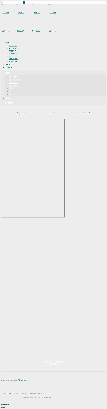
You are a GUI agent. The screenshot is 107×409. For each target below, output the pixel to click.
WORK (7, 43)
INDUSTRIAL (13, 59)
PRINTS (7, 64)
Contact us (24, 380)
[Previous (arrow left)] (2, 407)
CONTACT (8, 67)
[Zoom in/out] (8, 404)
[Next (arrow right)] (4, 407)
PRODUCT (12, 51)
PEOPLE (12, 56)
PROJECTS (13, 46)
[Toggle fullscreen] (6, 404)
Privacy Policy (8, 393)
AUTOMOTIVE (14, 48)
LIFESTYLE (13, 53)
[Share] (4, 404)
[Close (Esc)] (2, 404)
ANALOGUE (13, 61)
